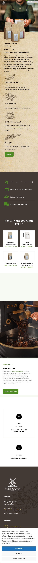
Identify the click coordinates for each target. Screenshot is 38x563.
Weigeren (19, 554)
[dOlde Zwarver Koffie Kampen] (3, 2)
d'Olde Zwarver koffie (17, 371)
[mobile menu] (35, 2)
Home (6, 525)
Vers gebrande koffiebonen (12, 527)
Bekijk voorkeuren (19, 559)
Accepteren (19, 548)
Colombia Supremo (10, 263)
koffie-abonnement (17, 127)
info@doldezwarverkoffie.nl (12, 510)
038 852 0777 (8, 508)
